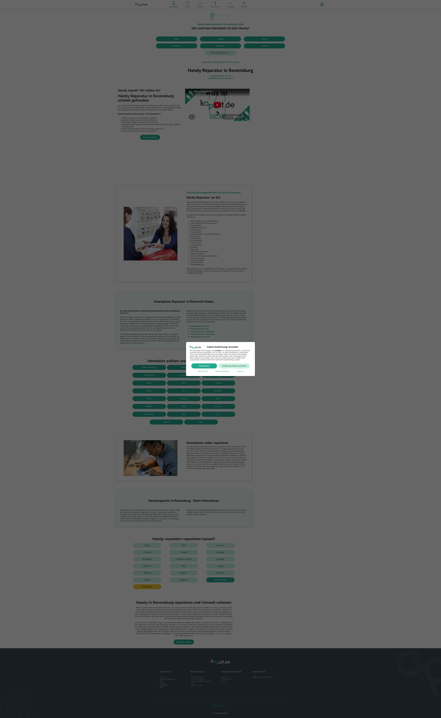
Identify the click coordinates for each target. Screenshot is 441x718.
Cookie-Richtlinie (202, 371)
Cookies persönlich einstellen (234, 366)
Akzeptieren (204, 366)
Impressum (240, 371)
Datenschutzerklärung (222, 371)
